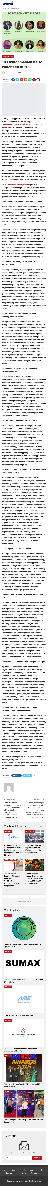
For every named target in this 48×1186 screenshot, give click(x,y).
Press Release (8, 57)
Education (30, 831)
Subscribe (37, 1158)
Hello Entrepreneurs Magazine (15, 185)
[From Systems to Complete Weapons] (24, 999)
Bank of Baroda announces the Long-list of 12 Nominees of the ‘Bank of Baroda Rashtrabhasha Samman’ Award (13, 810)
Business (8, 831)
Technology (28, 1170)
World (24, 1173)
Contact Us (35, 1173)
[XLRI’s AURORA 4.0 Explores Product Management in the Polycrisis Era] (34, 836)
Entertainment (11, 1173)
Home (5, 1170)
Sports (7, 1091)
